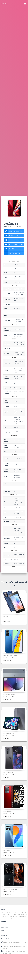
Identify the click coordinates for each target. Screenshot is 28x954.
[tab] (14, 242)
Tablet (2, 930)
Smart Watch (4, 933)
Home (2, 925)
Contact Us (4, 935)
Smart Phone (4, 927)
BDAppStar (4, 4)
